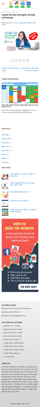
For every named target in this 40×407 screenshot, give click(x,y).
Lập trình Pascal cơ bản (13, 336)
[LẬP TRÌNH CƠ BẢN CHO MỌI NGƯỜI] (20, 4)
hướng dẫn (6, 139)
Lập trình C (6, 151)
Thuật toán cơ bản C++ (13, 339)
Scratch (5, 162)
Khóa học (5, 143)
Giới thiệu (5, 135)
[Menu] (3, 4)
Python (4, 158)
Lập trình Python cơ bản (13, 329)
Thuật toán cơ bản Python (14, 343)
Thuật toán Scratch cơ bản (14, 350)
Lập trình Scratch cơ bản (13, 333)
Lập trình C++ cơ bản (12, 326)
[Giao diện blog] (20, 255)
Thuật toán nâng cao (12, 353)
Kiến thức (5, 147)
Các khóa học (9, 357)
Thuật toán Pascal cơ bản (13, 346)
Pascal (4, 154)
